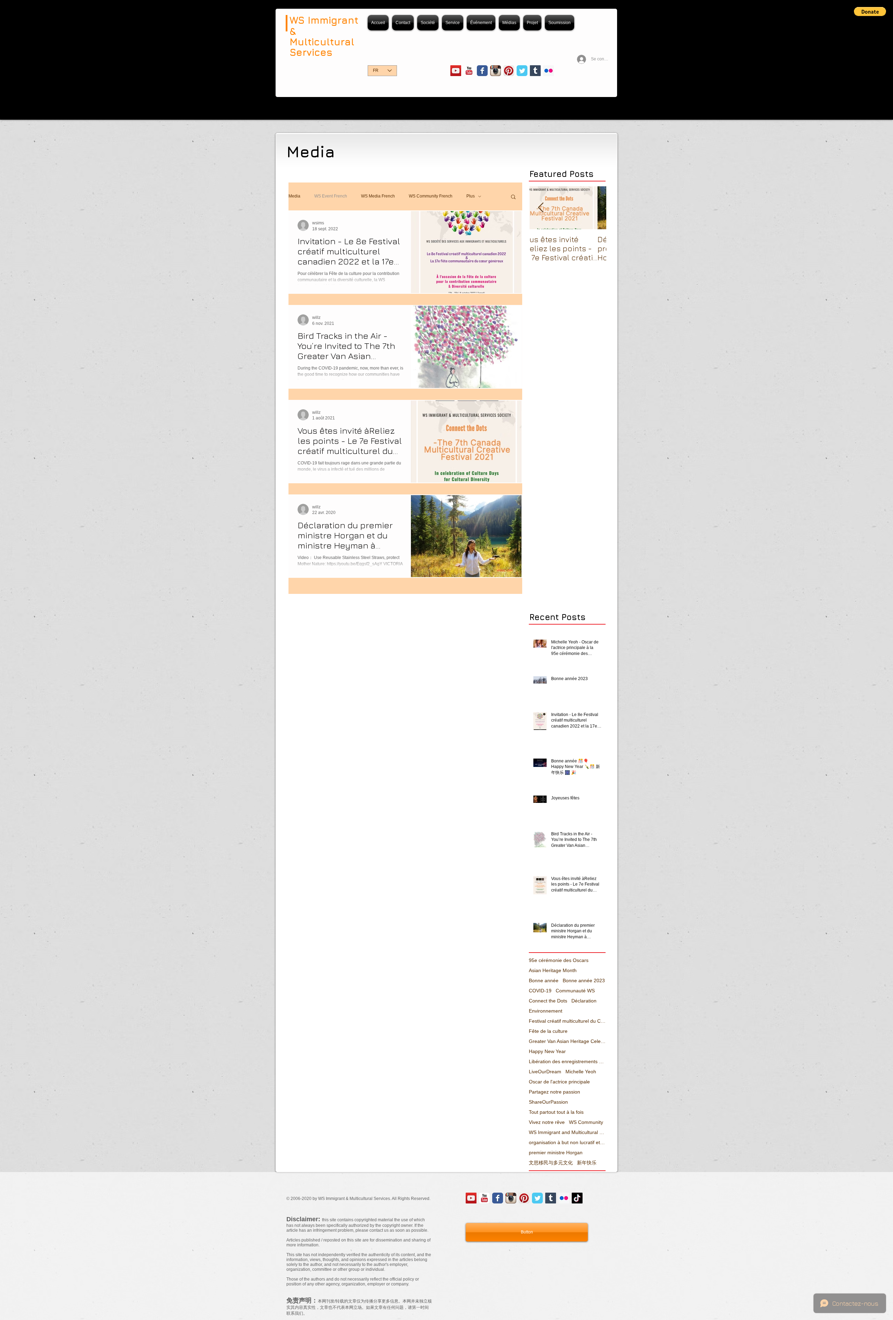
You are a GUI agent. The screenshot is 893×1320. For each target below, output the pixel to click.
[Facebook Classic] (482, 70)
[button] (870, 11)
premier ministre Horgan (556, 1152)
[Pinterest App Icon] (508, 70)
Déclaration (583, 1001)
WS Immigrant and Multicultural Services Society (567, 1132)
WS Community (586, 1122)
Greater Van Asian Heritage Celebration (567, 1041)
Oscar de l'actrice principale (559, 1081)
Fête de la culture (548, 1031)
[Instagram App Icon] (495, 70)
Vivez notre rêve (547, 1122)
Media (294, 196)
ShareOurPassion (548, 1102)
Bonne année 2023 (584, 980)
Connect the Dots (548, 1001)
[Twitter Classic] (522, 70)
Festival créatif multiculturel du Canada (567, 1021)
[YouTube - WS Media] (455, 70)
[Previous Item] (541, 207)
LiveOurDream (545, 1071)
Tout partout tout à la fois (556, 1112)
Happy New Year (547, 1051)
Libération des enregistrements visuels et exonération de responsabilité (567, 1061)
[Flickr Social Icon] (548, 70)
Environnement (545, 1011)
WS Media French (378, 196)
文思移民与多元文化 (551, 1162)
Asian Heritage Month (553, 970)
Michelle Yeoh (580, 1071)
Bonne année (543, 980)
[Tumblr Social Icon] (535, 70)
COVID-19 (540, 990)
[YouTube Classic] (469, 70)
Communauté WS (575, 990)
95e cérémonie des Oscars (558, 960)
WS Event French (330, 196)
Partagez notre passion (554, 1092)
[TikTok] (577, 1198)
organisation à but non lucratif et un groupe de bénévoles (567, 1142)
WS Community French (430, 196)
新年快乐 (586, 1162)
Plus (470, 196)
